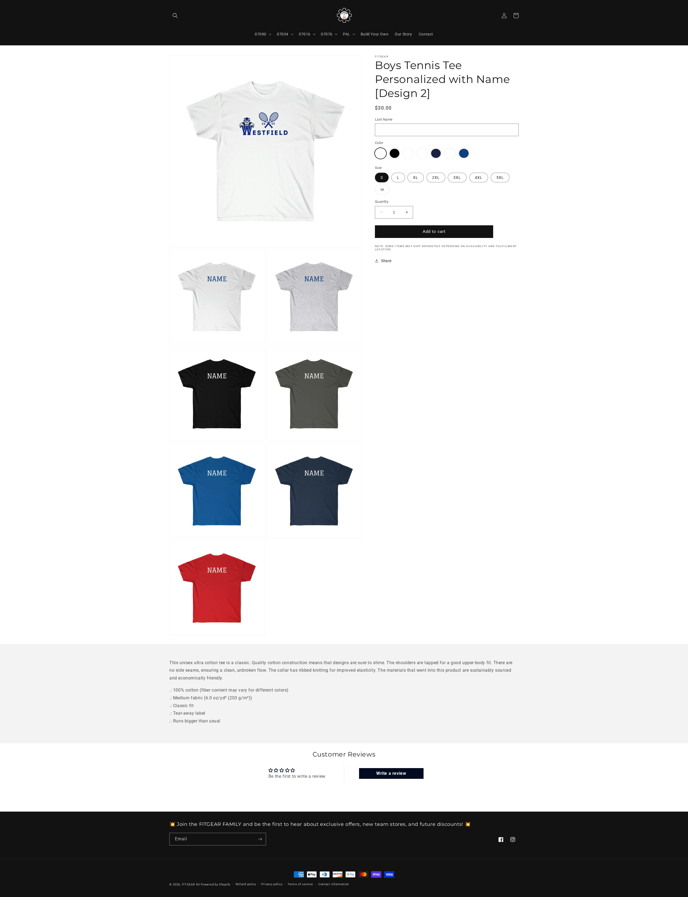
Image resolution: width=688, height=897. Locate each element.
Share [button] (386, 261)
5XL (500, 177)
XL (415, 177)
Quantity (381, 202)
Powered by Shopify (215, 884)
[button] (175, 15)
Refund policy (246, 884)
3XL (457, 177)
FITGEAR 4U (191, 884)
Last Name (384, 119)
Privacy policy (271, 884)
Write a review (391, 773)
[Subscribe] (260, 839)
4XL (478, 177)
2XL (436, 177)
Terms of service (300, 884)
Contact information (333, 884)
